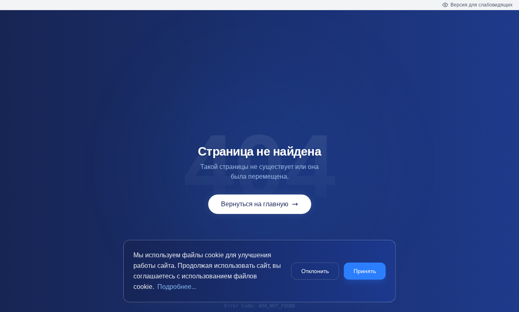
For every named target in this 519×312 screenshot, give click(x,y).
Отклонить (315, 271)
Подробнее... (176, 286)
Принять (365, 271)
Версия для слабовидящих (481, 5)
